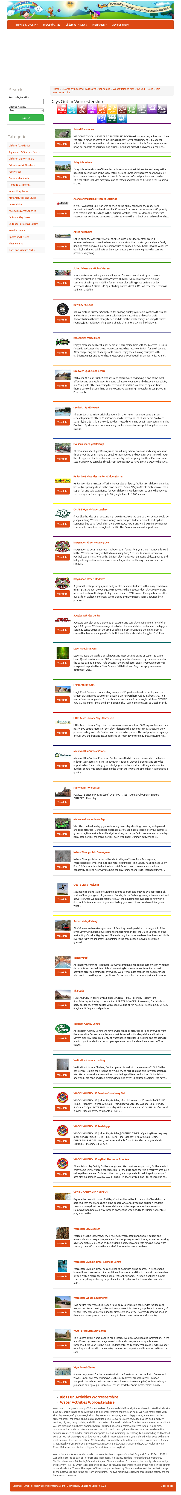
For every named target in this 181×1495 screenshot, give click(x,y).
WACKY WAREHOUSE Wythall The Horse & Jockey (101, 1159)
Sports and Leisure (19, 237)
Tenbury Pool (81, 957)
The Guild (79, 990)
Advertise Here (120, 24)
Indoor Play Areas (18, 191)
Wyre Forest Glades (84, 1367)
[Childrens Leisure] (23, 7)
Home (56, 89)
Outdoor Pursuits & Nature (23, 224)
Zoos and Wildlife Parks (22, 250)
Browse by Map (51, 24)
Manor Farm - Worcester (87, 787)
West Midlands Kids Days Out (129, 89)
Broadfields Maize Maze (87, 338)
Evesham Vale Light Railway (89, 444)
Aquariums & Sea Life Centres (25, 152)
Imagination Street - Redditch (89, 579)
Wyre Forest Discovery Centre (90, 1330)
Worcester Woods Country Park (91, 1297)
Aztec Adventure (83, 231)
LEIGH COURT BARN (84, 685)
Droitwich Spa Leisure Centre (90, 371)
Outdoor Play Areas (19, 217)
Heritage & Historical (20, 184)
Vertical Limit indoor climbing (89, 1060)
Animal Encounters (84, 129)
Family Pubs (15, 171)
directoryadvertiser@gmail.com (48, 1485)
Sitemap (17, 1485)
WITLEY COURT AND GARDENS (91, 1192)
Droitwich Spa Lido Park (86, 407)
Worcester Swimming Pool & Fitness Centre (97, 1261)
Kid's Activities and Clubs (22, 197)
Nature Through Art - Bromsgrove (92, 852)
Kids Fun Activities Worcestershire (89, 1397)
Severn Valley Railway (86, 921)
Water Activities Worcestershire (87, 1402)
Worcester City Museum (87, 1228)
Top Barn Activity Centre (87, 1023)
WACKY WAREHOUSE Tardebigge (92, 1126)
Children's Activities (20, 145)
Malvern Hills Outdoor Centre (90, 751)
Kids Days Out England (97, 89)
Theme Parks (16, 243)
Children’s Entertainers (21, 158)
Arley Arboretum (83, 162)
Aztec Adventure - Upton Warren (92, 268)
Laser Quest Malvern (85, 648)
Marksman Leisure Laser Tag (89, 819)
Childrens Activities (76, 24)
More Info (62, 144)
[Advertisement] (90, 59)
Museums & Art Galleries (22, 210)
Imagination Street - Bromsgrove (91, 542)
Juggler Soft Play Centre (87, 615)
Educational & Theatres (22, 165)
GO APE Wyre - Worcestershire (90, 509)
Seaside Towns (17, 230)
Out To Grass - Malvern (86, 884)
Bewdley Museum (83, 305)
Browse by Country (72, 89)
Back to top (167, 1485)
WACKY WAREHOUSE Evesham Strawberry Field (100, 1093)
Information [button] (98, 24)
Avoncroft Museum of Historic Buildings (95, 198)
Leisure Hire (15, 204)
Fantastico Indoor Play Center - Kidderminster (98, 476)
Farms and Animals (19, 178)
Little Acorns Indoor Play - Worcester (94, 718)
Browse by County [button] (26, 24)
